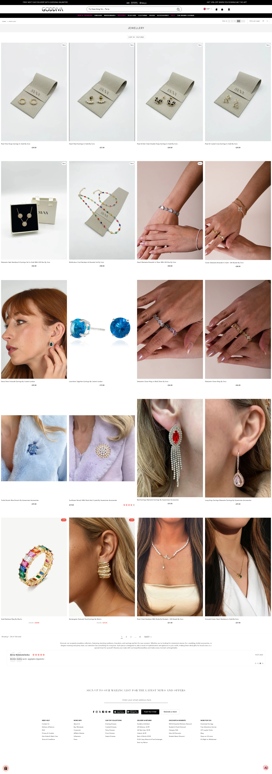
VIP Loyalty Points (207, 730)
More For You (206, 720)
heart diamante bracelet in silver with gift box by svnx (157, 262)
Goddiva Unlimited (143, 724)
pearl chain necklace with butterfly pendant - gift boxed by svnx (160, 619)
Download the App (207, 724)
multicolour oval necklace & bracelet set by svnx (86, 262)
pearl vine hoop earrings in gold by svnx (16, 144)
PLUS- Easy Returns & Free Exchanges (149, 739)
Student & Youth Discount (177, 727)
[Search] (134, 9)
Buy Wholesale (78, 727)
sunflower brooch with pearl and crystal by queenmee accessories (93, 500)
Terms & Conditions (48, 739)
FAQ (43, 730)
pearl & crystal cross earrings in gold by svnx (221, 144)
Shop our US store (207, 736)
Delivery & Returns (48, 727)
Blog (202, 733)
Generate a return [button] (170, 712)
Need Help (46, 720)
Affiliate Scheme (79, 733)
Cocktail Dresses (110, 727)
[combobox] (131, 9)
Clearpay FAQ (173, 730)
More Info (78, 720)
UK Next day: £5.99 (143, 730)
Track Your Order (150, 712)
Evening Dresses (110, 724)
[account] (229, 9)
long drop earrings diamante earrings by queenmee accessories (228, 500)
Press (75, 739)
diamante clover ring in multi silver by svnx (153, 382)
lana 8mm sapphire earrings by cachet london (86, 382)
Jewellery (12, 21)
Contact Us (45, 724)
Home (4, 21)
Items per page (254, 21)
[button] (136, 3)
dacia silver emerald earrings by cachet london (18, 382)
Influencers (77, 736)
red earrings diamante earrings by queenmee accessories (158, 500)
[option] (45, 2)
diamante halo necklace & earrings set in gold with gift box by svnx (26, 262)
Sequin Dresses (110, 736)
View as (224, 21)
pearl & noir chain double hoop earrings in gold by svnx (157, 144)
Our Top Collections (113, 720)
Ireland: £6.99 (141, 733)
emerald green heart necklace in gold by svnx (222, 619)
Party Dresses (110, 730)
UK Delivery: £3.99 (143, 727)
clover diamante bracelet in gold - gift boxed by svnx (224, 263)
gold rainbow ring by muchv (12, 619)
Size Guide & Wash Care (50, 736)
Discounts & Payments (177, 720)
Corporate (77, 730)
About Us (77, 724)
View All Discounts (175, 733)
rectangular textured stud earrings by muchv (85, 619)
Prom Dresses (110, 733)
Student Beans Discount (177, 736)
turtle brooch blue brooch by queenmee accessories (20, 500)
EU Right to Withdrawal (208, 739)
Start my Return (142, 742)
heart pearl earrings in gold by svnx (82, 144)
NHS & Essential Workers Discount (180, 724)
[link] (136, 658)
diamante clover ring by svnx (216, 382)
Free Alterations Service (208, 727)
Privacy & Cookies (48, 733)
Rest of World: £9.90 (144, 736)
